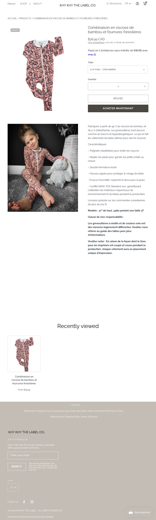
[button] (114, 3)
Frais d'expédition (96, 42)
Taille (90, 62)
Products (25, 18)
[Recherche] (108, 3)
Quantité (92, 79)
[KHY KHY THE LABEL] (78, 3)
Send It (17, 466)
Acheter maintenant (118, 108)
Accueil (12, 18)
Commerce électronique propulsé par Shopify (30, 517)
